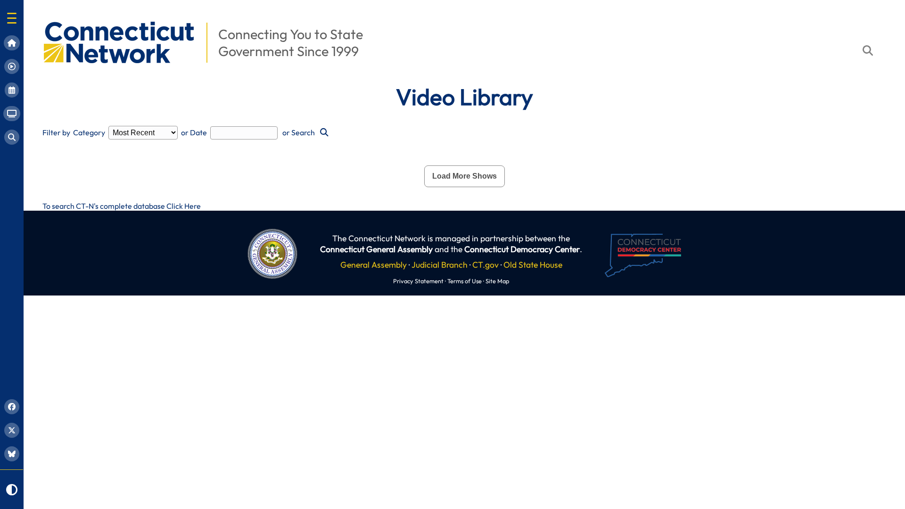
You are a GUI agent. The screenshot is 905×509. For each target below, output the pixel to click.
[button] (11, 18)
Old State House (532, 264)
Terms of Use (464, 281)
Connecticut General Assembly (376, 249)
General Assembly (373, 264)
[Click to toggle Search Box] (868, 50)
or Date (194, 132)
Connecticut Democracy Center (522, 249)
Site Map (497, 281)
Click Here (183, 206)
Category (89, 132)
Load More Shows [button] (464, 176)
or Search (298, 132)
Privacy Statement (418, 281)
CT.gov (485, 264)
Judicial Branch (439, 264)
